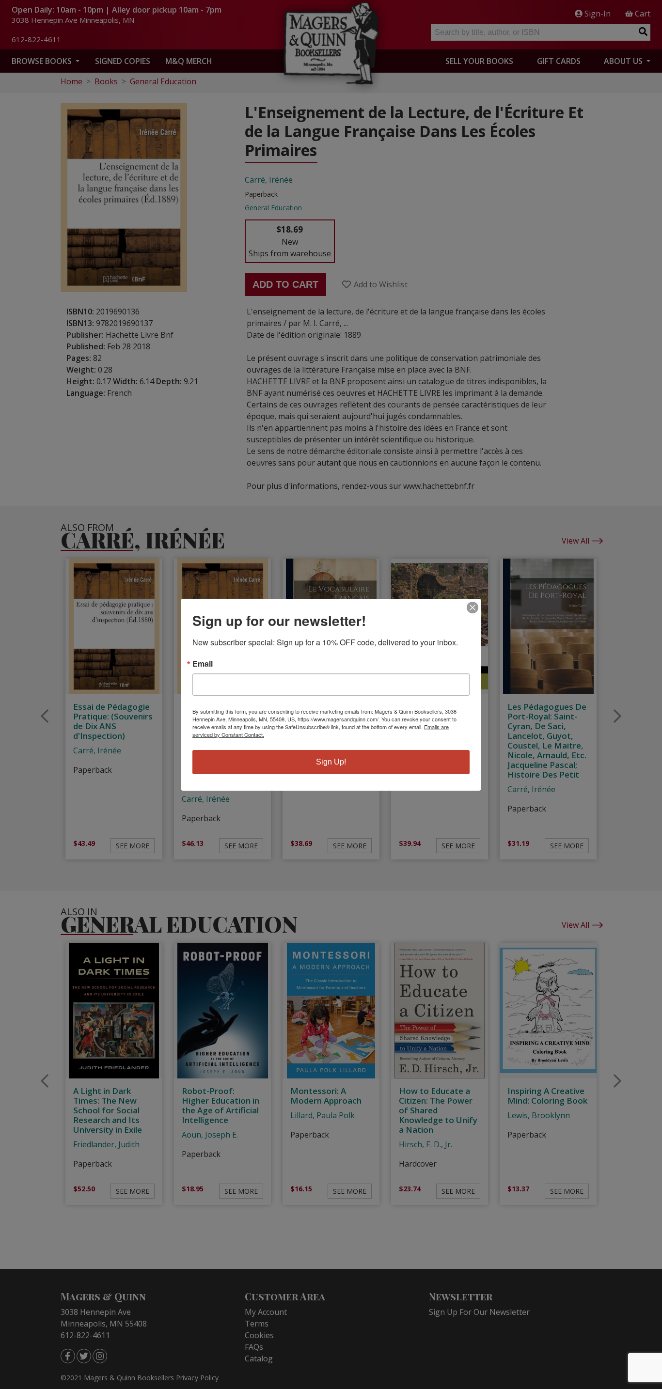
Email (202, 664)
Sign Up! (331, 762)
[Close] (472, 607)
